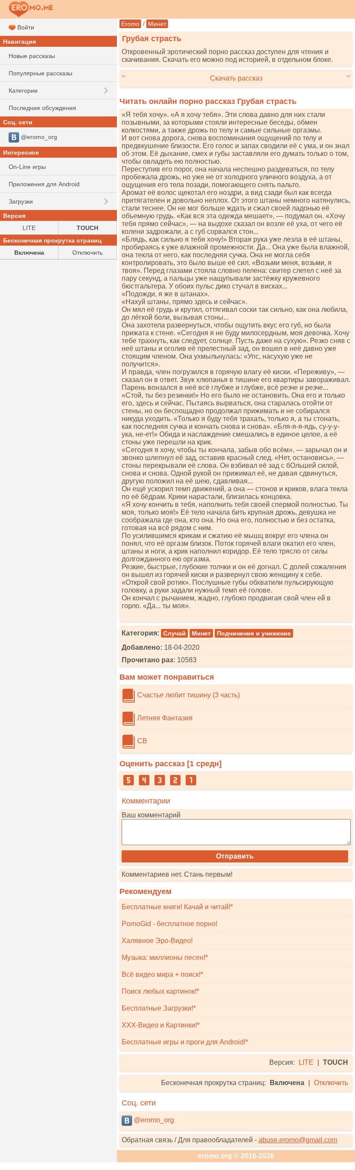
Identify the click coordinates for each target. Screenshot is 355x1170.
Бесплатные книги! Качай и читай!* (177, 907)
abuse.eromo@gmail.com (297, 1140)
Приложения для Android (44, 184)
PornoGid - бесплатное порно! (169, 923)
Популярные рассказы (40, 73)
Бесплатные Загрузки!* (159, 1008)
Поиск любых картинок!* (160, 991)
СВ (141, 741)
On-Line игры (27, 166)
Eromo (130, 23)
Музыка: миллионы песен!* (165, 957)
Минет (157, 23)
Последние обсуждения (42, 107)
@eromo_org (153, 1120)
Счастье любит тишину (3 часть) (188, 695)
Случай (174, 633)
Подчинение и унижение (254, 633)
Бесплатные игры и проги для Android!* (185, 1042)
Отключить (331, 1082)
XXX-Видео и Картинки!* (161, 1025)
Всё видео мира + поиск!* (162, 974)
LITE (306, 1062)
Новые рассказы (32, 55)
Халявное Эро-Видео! (157, 940)
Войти (25, 27)
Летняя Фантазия (164, 718)
